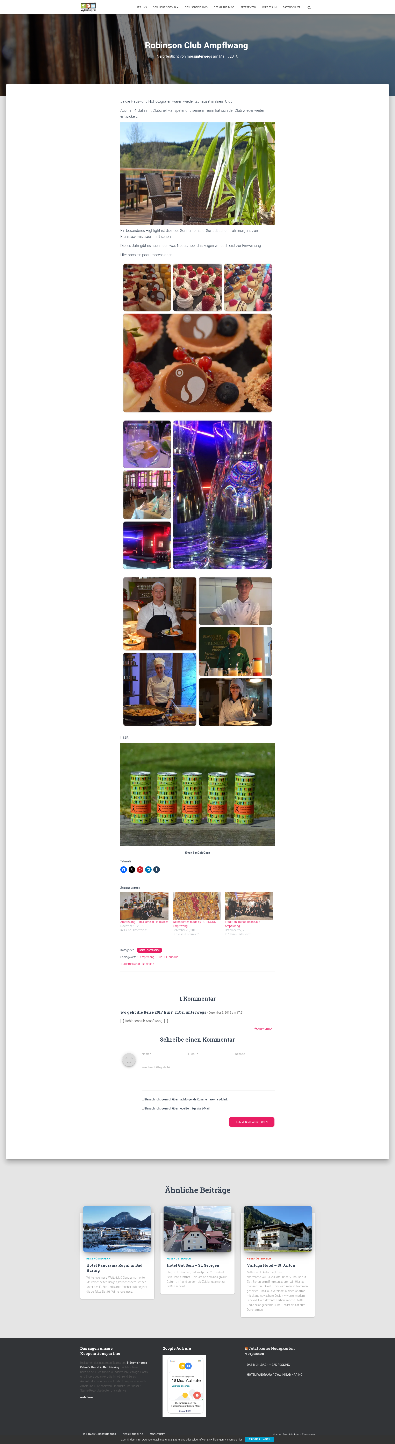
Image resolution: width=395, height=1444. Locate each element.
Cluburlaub (171, 957)
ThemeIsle (308, 1435)
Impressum (269, 7)
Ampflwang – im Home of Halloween (144, 922)
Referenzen (248, 7)
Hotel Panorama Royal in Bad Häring (274, 1374)
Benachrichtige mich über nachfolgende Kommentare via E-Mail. (186, 1099)
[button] (178, 7)
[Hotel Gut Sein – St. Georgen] (197, 1229)
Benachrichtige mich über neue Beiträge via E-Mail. (177, 1108)
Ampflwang (147, 957)
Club (159, 957)
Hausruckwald (130, 964)
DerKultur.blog (224, 7)
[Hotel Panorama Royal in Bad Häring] (117, 1229)
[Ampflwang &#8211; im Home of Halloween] (144, 906)
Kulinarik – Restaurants (99, 1434)
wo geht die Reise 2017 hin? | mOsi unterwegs (163, 1012)
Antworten (265, 1028)
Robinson (148, 964)
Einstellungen (259, 1439)
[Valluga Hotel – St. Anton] (278, 1229)
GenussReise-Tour (165, 7)
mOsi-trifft (157, 1434)
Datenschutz (291, 7)
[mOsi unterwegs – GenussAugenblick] (88, 7)
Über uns (141, 7)
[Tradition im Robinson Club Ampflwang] (249, 906)
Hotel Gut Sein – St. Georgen (193, 1265)
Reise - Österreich (149, 950)
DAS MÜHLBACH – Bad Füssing (268, 1364)
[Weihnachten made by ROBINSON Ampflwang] (197, 906)
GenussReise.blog (196, 7)
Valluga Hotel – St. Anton (271, 1265)
